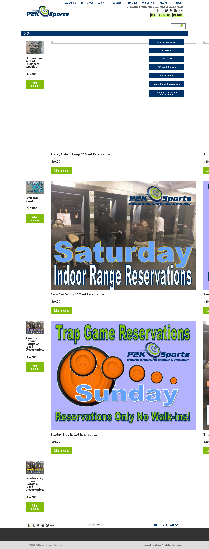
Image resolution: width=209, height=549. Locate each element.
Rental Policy (164, 15)
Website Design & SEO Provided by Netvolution (162, 545)
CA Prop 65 (96, 524)
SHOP (81, 2)
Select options (35, 84)
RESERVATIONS (70, 2)
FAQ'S (153, 15)
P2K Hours (177, 15)
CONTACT (177, 2)
